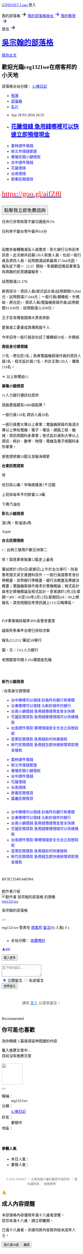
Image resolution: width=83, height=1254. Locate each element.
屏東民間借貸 (22, 179)
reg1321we (10, 901)
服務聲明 (50, 1184)
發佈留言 (10, 986)
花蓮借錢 (18, 168)
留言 (46, 928)
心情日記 (39, 86)
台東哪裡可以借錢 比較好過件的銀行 (41, 706)
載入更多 (10, 958)
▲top (6, 949)
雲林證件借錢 (22, 146)
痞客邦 (36, 928)
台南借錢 (18, 174)
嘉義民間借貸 (22, 799)
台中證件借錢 (22, 163)
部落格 (16, 101)
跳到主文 (9, 55)
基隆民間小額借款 (26, 157)
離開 (27, 1245)
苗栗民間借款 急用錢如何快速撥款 (39, 739)
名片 (14, 107)
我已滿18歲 (11, 1245)
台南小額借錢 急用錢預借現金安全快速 (43, 711)
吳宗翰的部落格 (27, 42)
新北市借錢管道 (24, 151)
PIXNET (21, 1179)
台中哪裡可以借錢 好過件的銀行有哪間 (43, 700)
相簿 (14, 96)
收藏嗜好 (37, 941)
